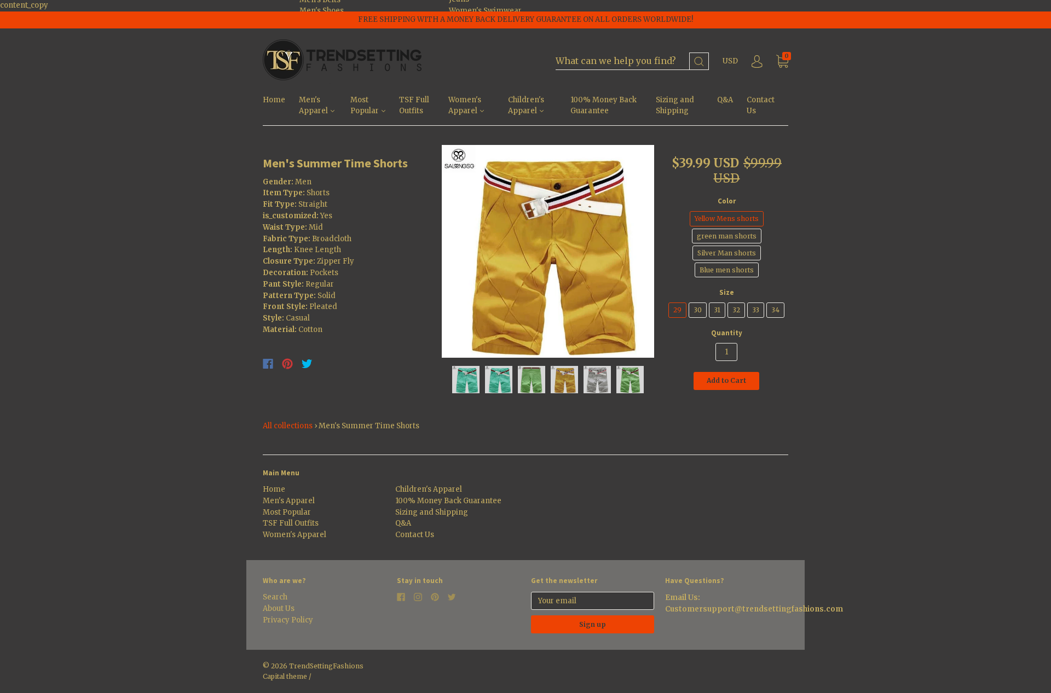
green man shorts (727, 236)
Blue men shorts (727, 270)
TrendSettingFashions (326, 666)
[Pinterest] (287, 363)
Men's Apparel (314, 105)
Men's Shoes (321, 10)
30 (698, 310)
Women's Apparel (464, 105)
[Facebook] (268, 363)
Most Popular (365, 105)
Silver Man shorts (726, 253)
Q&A (725, 99)
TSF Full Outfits (414, 105)
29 (677, 310)
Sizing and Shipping (675, 105)
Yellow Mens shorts (727, 218)
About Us (278, 608)
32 (736, 310)
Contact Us (761, 105)
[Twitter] (307, 363)
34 (775, 310)
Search (275, 597)
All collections (288, 425)
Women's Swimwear (485, 10)
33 (755, 310)
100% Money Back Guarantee (603, 105)
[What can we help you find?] (632, 61)
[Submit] (699, 62)
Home (274, 99)
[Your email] (592, 601)
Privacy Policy (288, 620)
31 (717, 310)
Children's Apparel (526, 105)
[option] (548, 251)
